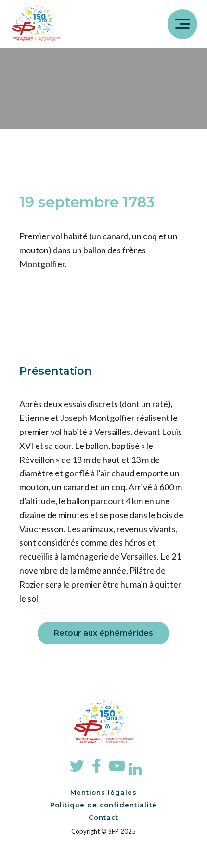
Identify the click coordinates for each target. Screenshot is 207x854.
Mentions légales (103, 792)
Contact (103, 817)
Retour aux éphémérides (103, 633)
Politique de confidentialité (103, 805)
